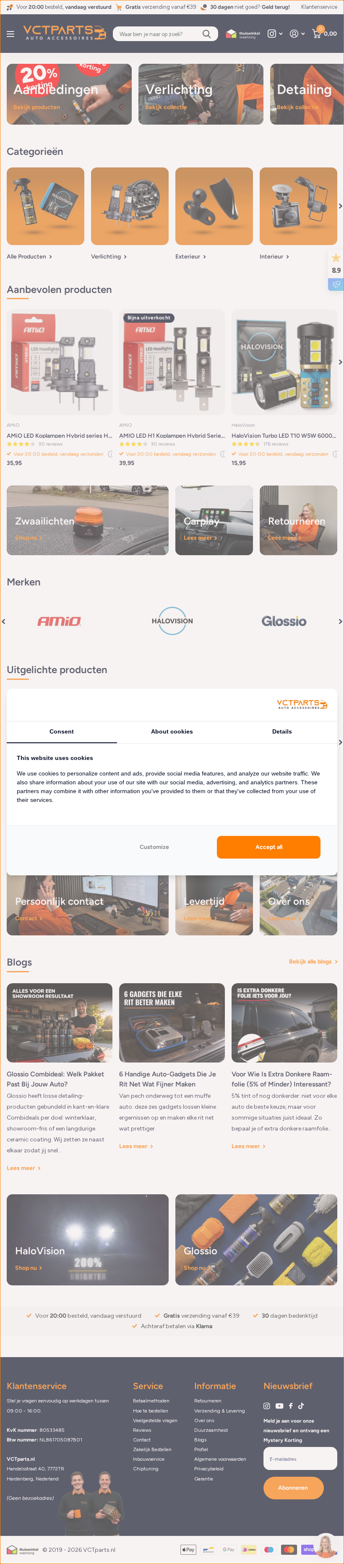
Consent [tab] (62, 731)
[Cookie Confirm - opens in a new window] (302, 705)
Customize (154, 847)
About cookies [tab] (172, 731)
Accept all (268, 847)
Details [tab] (282, 731)
